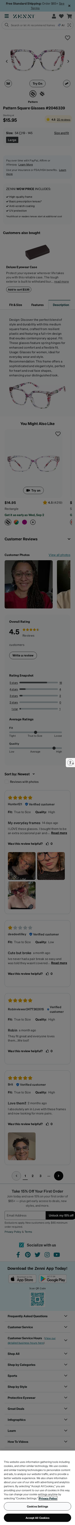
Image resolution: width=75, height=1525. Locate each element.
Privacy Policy (48, 1498)
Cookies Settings (37, 1506)
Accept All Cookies (37, 1517)
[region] (37, 1488)
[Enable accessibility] (70, 762)
